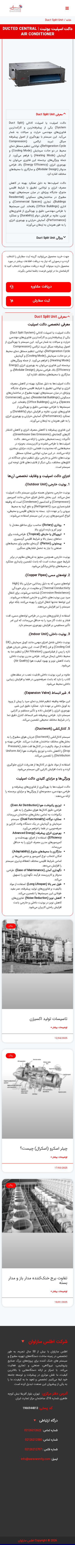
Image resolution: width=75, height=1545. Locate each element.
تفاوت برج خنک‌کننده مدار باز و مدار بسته (37, 1280)
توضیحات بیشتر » (59, 1027)
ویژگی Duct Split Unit (50, 238)
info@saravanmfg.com (35, 1459)
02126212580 (33, 1440)
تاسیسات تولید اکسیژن (48, 1019)
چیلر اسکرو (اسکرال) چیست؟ (43, 1148)
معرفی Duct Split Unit (49, 114)
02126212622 (32, 1430)
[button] (37, 114)
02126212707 (33, 1449)
